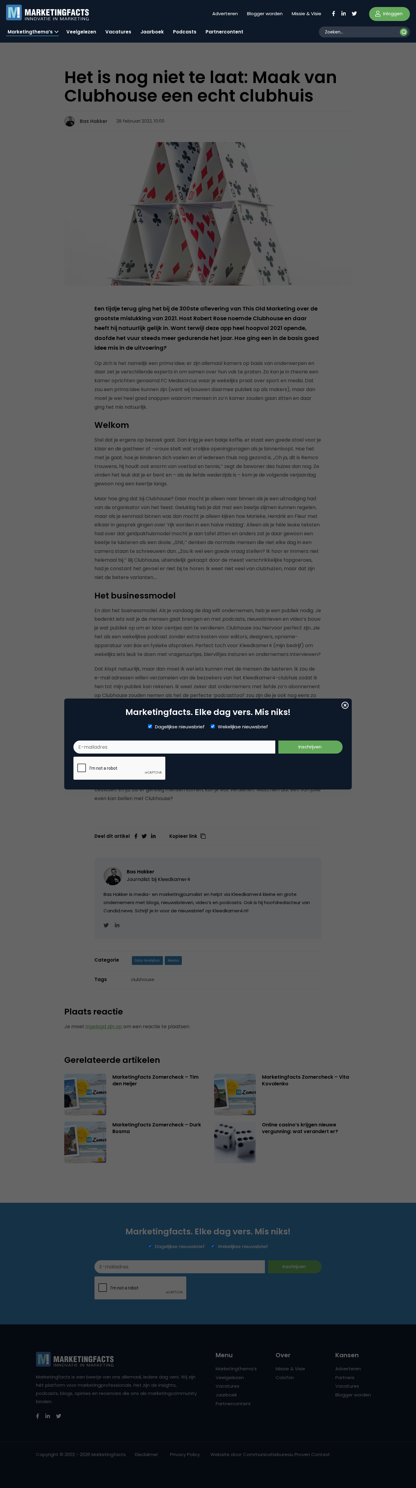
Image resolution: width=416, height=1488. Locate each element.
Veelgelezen (81, 32)
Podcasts (184, 32)
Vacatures (118, 32)
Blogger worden (265, 13)
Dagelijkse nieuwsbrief (180, 727)
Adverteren (225, 13)
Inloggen (392, 13)
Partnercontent (224, 32)
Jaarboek (152, 32)
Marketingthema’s (30, 32)
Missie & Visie (306, 13)
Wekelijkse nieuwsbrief (243, 727)
